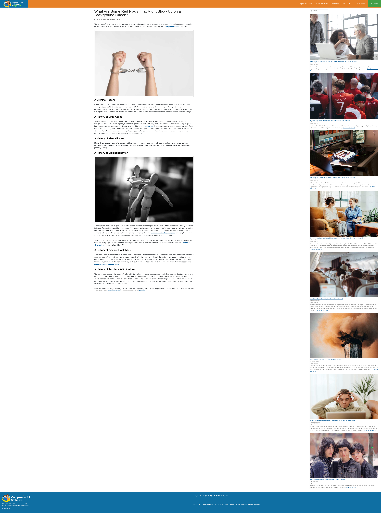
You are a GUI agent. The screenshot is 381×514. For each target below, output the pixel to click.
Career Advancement (114, 290)
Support (346, 4)
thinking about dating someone (163, 233)
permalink (142, 290)
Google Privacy (249, 504)
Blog (226, 504)
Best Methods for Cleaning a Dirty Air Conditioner (325, 360)
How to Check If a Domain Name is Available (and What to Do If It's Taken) (332, 420)
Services (335, 4)
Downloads (360, 4)
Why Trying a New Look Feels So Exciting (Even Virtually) (327, 479)
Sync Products (306, 4)
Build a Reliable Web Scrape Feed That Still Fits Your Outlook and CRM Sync (333, 61)
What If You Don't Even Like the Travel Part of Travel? (326, 299)
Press (258, 504)
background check (172, 26)
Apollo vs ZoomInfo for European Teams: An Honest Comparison (330, 120)
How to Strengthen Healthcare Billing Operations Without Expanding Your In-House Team (337, 238)
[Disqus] (144, 321)
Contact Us (196, 504)
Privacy (239, 504)
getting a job (148, 126)
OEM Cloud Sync (208, 504)
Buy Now (374, 4)
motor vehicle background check (106, 264)
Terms (232, 504)
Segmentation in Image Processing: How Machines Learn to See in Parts (332, 177)
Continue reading (349, 128)
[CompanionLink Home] (14, 4)
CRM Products (322, 4)
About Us (219, 504)
